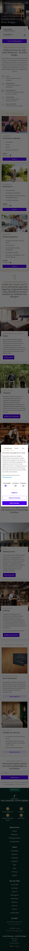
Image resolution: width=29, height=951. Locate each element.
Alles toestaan (14, 503)
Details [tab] (16, 448)
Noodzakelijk (6, 483)
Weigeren (14, 493)
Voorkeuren (15, 483)
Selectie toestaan (14, 498)
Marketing (23, 483)
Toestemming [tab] (8, 448)
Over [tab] (23, 448)
